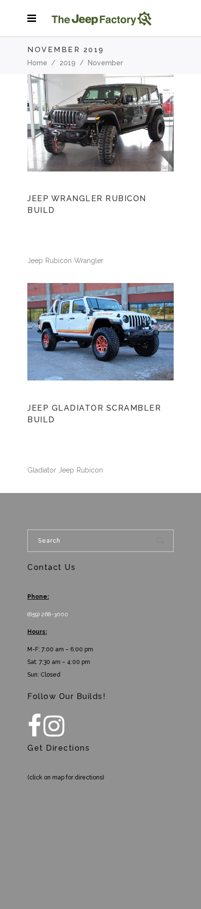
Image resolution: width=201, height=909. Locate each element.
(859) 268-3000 (47, 614)
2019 (68, 62)
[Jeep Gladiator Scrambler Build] (100, 331)
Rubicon (58, 261)
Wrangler (88, 261)
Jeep (35, 261)
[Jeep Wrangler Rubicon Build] (100, 122)
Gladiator (41, 470)
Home (37, 62)
